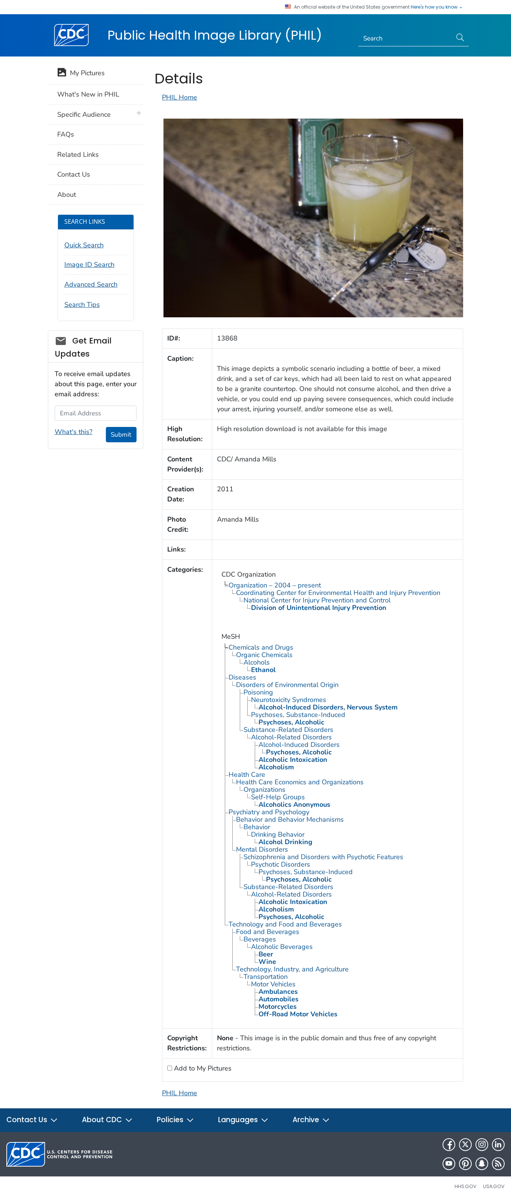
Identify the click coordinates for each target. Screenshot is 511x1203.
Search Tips (82, 304)
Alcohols (257, 662)
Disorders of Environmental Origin (287, 684)
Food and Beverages (267, 931)
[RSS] (498, 1163)
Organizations (264, 789)
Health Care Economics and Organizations (300, 782)
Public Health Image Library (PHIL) (214, 35)
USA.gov (494, 1186)
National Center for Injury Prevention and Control (317, 600)
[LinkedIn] (498, 1144)
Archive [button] (307, 1120)
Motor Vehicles (273, 984)
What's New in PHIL (88, 94)
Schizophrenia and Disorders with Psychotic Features (323, 856)
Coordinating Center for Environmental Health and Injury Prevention (338, 592)
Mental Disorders (262, 849)
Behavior (257, 826)
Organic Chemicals (264, 654)
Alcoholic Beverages (282, 946)
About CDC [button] (103, 1120)
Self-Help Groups (278, 797)
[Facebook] (449, 1144)
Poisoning (258, 692)
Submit (121, 434)
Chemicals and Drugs (261, 647)
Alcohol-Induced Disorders (299, 744)
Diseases (242, 677)
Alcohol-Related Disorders (291, 737)
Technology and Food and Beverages (285, 924)
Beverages (260, 939)
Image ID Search (89, 264)
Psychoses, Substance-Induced (298, 714)
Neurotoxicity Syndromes (288, 699)
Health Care (247, 774)
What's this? (73, 431)
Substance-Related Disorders (288, 729)
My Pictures (85, 72)
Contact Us (73, 174)
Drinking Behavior (278, 834)
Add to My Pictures (202, 1068)
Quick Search (84, 245)
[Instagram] (481, 1144)
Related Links (78, 154)
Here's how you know (435, 7)
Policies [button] (171, 1120)
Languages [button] (239, 1120)
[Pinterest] (465, 1163)
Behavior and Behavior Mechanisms (290, 819)
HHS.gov (466, 1186)
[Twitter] (465, 1144)
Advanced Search (90, 284)
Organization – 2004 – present (275, 585)
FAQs (65, 134)
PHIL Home (179, 97)
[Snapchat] (481, 1163)
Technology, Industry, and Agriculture (292, 969)
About (66, 194)
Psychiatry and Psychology (269, 811)
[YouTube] (449, 1163)
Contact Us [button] (27, 1120)
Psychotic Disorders (280, 864)
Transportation (266, 976)
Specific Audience (84, 114)
